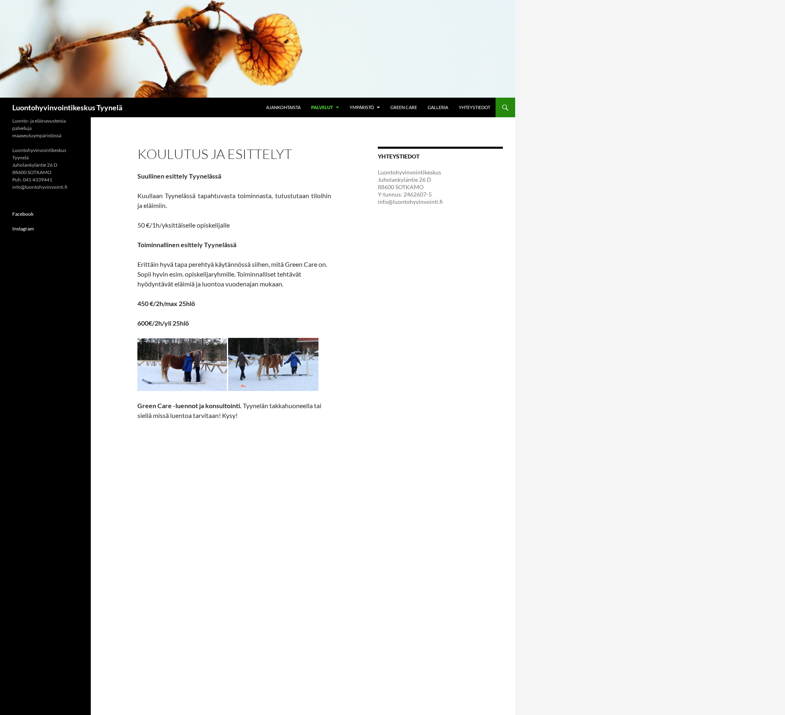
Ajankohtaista (283, 107)
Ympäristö (362, 107)
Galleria (438, 107)
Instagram (23, 229)
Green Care (403, 107)
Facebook (23, 214)
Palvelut (322, 107)
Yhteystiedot (474, 107)
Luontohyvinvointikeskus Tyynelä (67, 107)
